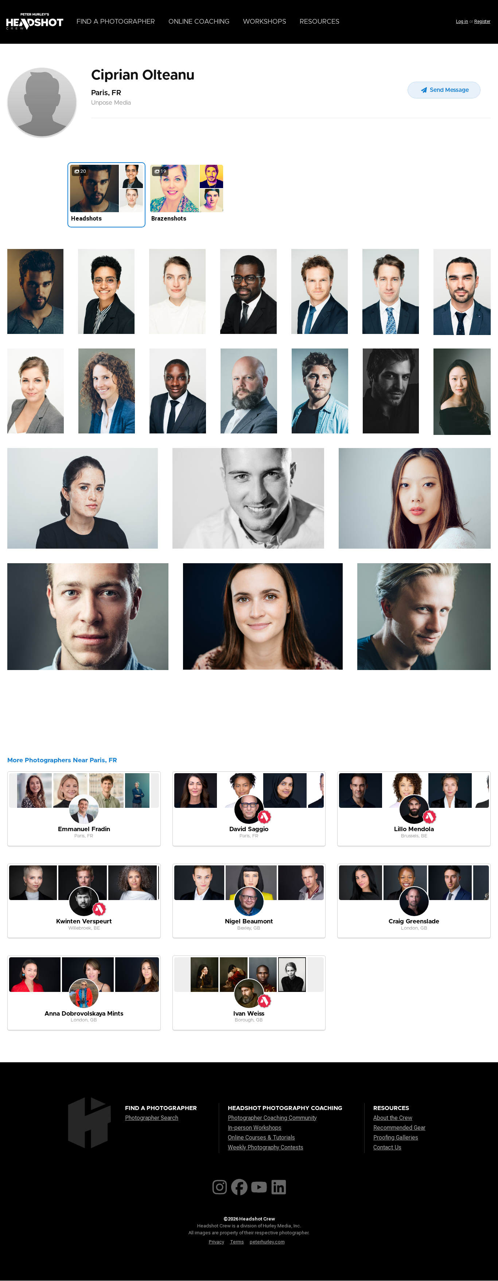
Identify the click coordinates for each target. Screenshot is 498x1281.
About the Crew (392, 1117)
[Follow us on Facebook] (239, 1185)
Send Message (448, 90)
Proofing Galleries (395, 1137)
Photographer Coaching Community (272, 1117)
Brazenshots (168, 218)
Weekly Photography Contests (265, 1147)
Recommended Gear (399, 1127)
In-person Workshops (254, 1127)
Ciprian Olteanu (143, 75)
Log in (462, 21)
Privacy (216, 1242)
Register (482, 21)
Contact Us (387, 1147)
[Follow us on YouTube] (259, 1185)
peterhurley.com (267, 1242)
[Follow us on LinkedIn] (279, 1185)
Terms (237, 1242)
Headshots (86, 218)
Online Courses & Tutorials (261, 1137)
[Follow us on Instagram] (219, 1185)
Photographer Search (151, 1117)
